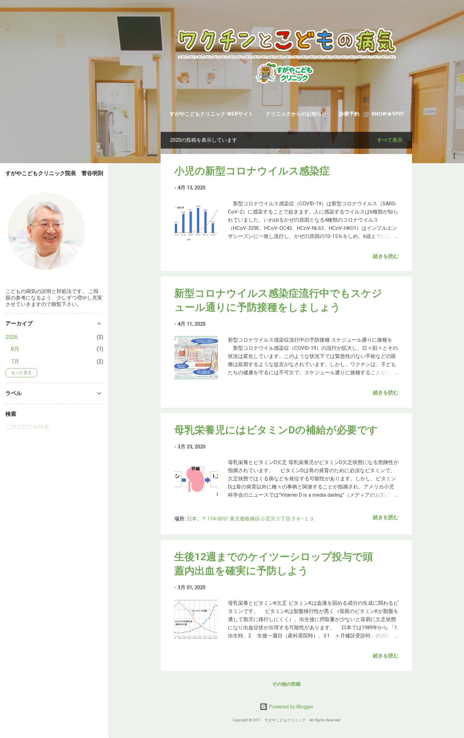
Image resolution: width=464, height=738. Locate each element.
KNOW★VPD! (388, 114)
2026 (11, 337)
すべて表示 (390, 140)
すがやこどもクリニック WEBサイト (211, 114)
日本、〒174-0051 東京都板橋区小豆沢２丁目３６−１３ (250, 519)
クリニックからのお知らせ (296, 114)
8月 (15, 349)
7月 (15, 361)
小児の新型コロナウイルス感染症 (252, 171)
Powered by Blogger (291, 707)
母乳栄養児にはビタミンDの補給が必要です (276, 430)
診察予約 (349, 114)
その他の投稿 (286, 684)
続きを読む (385, 256)
